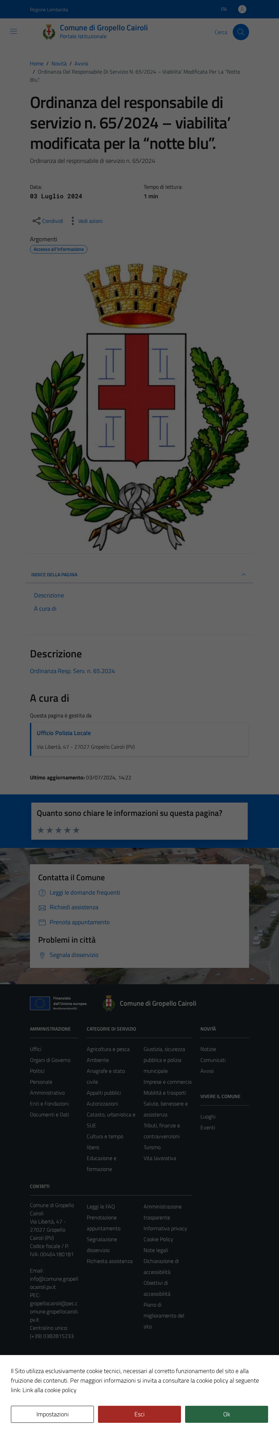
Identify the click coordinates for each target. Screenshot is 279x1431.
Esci (139, 1414)
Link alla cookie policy (49, 1390)
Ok (226, 1414)
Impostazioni (52, 1414)
